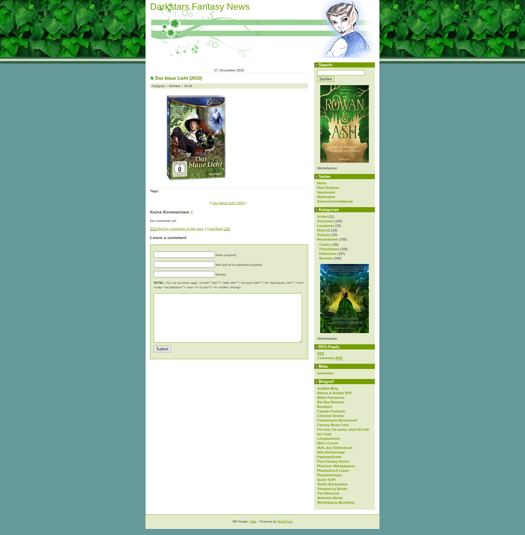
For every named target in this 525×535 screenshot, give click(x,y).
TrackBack (218, 229)
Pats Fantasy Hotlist (333, 461)
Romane (326, 258)
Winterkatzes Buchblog (336, 502)
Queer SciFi (326, 479)
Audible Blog (327, 388)
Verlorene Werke (330, 498)
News (321, 230)
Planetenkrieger (329, 475)
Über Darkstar (328, 187)
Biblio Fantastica (330, 397)
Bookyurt (324, 406)
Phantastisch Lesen (333, 470)
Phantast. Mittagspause (336, 466)
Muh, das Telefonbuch (335, 448)
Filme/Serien (329, 249)
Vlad (253, 521)
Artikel (322, 216)
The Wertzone (328, 493)
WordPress (285, 521)
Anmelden (325, 373)
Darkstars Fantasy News (200, 7)
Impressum (326, 192)
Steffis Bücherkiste (332, 484)
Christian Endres (330, 416)
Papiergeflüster (329, 457)
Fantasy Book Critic (333, 425)
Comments (329, 358)
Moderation (326, 197)
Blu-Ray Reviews (330, 402)
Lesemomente (328, 438)
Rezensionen (327, 239)
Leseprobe (325, 226)
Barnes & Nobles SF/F (334, 393)
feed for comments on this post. (177, 229)
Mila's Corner (327, 443)
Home (322, 183)
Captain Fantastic (331, 411)
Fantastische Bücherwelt (337, 420)
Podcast (323, 235)
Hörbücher (327, 253)
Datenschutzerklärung (335, 201)
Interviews (325, 221)
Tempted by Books (332, 489)
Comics (325, 244)
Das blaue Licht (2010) (178, 78)
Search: (326, 65)
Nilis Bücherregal (331, 452)
